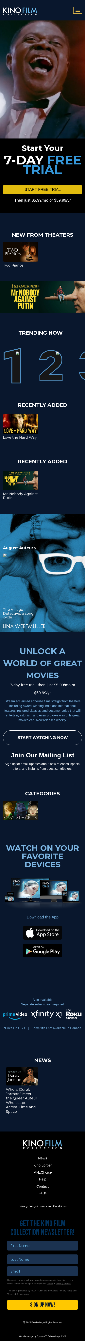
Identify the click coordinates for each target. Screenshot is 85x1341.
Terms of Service (15, 1294)
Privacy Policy (65, 1290)
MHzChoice (42, 1172)
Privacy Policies (63, 1283)
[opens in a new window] (42, 297)
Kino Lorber (42, 1165)
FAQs (42, 1193)
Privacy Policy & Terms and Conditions (42, 1206)
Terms (50, 1283)
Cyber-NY (42, 1336)
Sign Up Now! (42, 1304)
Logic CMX (60, 1336)
